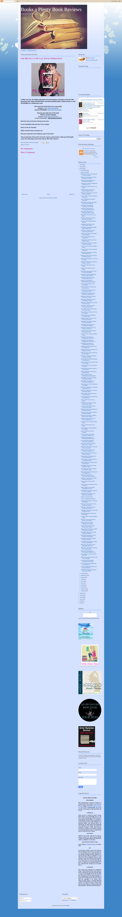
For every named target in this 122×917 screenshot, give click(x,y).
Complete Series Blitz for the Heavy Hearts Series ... (87, 225)
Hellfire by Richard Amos (87, 497)
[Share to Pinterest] (48, 142)
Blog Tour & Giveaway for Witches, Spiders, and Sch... (89, 262)
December (83, 170)
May (82, 583)
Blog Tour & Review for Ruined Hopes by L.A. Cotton (88, 444)
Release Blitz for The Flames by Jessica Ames (88, 287)
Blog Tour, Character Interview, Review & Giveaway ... (88, 218)
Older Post (71, 194)
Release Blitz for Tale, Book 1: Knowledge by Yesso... (88, 488)
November (83, 172)
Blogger (67, 905)
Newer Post (24, 194)
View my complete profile (92, 60)
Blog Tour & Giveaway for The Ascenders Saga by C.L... (88, 450)
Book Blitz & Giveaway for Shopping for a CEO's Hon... (88, 341)
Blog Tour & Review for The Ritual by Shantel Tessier (89, 256)
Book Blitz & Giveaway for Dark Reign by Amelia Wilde (88, 536)
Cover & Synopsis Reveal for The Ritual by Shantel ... (89, 567)
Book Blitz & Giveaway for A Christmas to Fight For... (87, 381)
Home (23, 50)
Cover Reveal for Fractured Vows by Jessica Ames (89, 309)
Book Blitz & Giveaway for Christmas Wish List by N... (88, 212)
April (82, 585)
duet (25, 144)
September (84, 575)
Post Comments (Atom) (51, 198)
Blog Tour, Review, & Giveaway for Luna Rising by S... (89, 472)
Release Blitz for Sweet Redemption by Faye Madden (88, 375)
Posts (22, 898)
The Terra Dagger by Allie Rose (88, 498)
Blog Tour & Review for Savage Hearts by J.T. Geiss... (88, 297)
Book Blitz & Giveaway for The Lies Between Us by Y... (89, 511)
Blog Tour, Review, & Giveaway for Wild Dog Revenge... (89, 410)
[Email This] (42, 142)
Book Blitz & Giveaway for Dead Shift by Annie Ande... (88, 403)
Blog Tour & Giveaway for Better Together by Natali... (88, 356)
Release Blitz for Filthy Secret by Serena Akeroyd (88, 394)
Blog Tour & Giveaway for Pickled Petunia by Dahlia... (89, 413)
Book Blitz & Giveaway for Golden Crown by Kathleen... (89, 243)
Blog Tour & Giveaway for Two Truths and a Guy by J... (88, 507)
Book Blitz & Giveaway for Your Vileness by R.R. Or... (88, 328)
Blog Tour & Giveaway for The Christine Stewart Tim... (88, 306)
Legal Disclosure (32, 50)
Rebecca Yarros (87, 114)
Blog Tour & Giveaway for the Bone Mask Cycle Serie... (89, 447)
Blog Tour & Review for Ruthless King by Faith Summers (88, 275)
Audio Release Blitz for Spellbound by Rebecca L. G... (89, 184)
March (82, 587)
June (82, 581)
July (82, 579)
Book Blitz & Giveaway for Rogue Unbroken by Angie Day (89, 203)
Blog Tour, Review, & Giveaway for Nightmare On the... (89, 350)
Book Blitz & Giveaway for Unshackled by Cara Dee (87, 344)
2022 (81, 166)
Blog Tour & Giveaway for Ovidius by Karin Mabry (89, 234)
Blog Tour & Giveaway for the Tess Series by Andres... (89, 193)
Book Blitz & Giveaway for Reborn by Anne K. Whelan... (89, 491)
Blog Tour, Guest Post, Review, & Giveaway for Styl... (88, 331)
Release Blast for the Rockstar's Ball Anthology (88, 372)
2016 (81, 601)
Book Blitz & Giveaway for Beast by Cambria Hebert (88, 570)
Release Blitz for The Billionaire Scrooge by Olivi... (88, 316)
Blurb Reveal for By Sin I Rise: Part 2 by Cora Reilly (89, 558)
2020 (81, 593)
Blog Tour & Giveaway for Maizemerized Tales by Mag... (88, 281)
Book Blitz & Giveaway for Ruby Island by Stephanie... (88, 533)
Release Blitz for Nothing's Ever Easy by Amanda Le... (88, 457)
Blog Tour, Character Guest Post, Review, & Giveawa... (88, 319)
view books (96, 156)
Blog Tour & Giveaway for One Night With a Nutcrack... (88, 545)
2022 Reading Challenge (88, 148)
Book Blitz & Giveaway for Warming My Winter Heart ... (88, 438)
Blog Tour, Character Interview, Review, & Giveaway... (88, 520)
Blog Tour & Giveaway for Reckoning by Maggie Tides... (88, 551)
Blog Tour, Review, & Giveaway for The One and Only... (89, 174)
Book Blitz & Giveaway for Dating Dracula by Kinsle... (89, 253)
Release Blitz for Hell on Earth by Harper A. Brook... (88, 453)
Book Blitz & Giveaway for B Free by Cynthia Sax (89, 347)
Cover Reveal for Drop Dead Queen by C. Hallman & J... (88, 435)
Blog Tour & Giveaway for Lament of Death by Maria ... (89, 391)
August (83, 577)
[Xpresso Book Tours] (90, 693)
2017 (81, 599)
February (83, 589)
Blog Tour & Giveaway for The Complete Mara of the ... (88, 278)
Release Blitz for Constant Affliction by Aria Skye (87, 523)
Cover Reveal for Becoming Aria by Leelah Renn (88, 564)
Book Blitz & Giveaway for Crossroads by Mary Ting (87, 209)
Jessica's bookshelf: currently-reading (91, 99)
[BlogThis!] (43, 142)
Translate (73, 900)
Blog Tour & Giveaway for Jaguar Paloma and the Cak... (88, 479)
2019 (81, 595)
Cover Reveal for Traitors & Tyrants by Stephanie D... (87, 441)
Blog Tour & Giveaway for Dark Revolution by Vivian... (88, 300)
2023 (81, 164)
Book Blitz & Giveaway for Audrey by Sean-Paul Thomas (89, 542)
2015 (81, 603)
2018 (81, 597)
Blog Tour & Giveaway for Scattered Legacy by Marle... (88, 475)
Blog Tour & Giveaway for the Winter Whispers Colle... (88, 190)
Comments (23, 900)
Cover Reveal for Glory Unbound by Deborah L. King (88, 469)
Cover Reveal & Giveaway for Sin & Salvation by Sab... (89, 460)
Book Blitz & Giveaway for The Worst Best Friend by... (88, 494)
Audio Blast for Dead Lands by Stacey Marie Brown (88, 290)
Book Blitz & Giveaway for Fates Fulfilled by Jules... (88, 466)
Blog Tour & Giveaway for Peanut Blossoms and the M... (88, 178)
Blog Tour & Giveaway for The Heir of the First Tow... (89, 303)
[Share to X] (45, 142)
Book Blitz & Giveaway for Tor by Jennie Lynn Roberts (88, 272)
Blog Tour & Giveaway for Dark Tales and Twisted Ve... (88, 419)
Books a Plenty (91, 58)
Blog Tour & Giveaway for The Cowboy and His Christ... (88, 231)
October (83, 573)
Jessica (85, 151)
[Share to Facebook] (47, 142)
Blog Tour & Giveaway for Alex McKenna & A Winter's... (88, 181)
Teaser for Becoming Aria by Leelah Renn (87, 237)
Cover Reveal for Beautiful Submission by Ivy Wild (87, 561)
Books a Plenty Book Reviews (51, 9)
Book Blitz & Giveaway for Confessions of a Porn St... (88, 338)
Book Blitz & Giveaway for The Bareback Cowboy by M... (88, 294)
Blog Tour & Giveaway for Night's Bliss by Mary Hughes (88, 416)
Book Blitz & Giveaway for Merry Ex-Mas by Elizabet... (88, 322)
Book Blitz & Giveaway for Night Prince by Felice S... (88, 539)
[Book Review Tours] (90, 666)
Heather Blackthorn (84, 109)
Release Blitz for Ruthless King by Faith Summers (89, 359)
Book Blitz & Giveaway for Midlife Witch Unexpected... (89, 228)
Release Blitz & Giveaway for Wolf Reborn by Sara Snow (89, 529)
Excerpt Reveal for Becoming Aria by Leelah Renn (89, 397)
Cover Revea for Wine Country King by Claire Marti (88, 406)
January (83, 590)
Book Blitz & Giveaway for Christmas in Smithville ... (87, 206)
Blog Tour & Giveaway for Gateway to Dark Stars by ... (89, 388)
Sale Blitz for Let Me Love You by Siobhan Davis (88, 240)
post (28, 144)
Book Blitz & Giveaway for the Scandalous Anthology (88, 325)
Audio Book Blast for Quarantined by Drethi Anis (89, 463)
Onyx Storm (85, 113)
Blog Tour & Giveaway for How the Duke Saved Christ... (89, 548)
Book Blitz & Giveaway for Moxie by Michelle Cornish (88, 378)
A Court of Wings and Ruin (88, 119)
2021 (81, 168)
